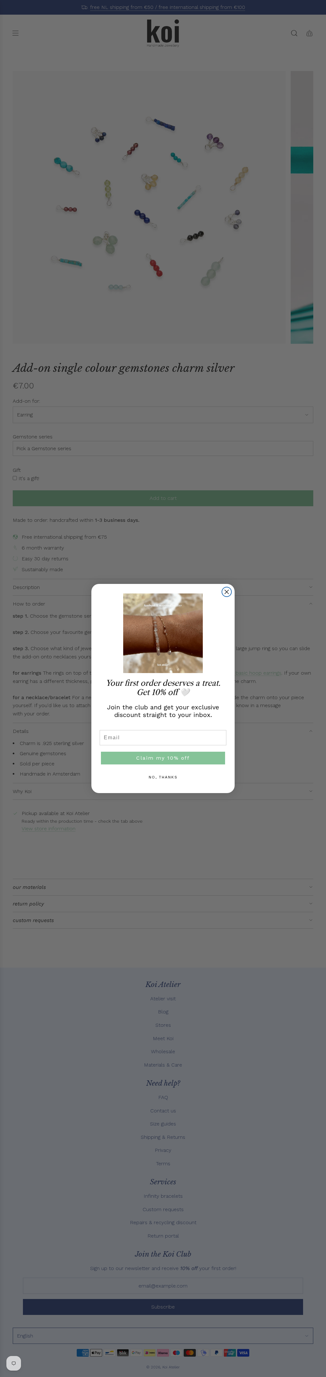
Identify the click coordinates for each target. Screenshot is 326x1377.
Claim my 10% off (163, 758)
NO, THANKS (163, 777)
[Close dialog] (226, 592)
